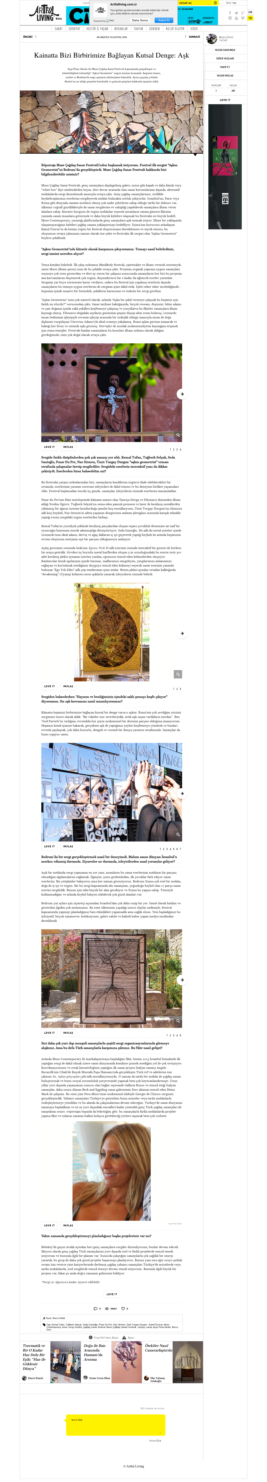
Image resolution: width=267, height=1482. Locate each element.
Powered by (100, 20)
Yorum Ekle (155, 1440)
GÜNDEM (154, 28)
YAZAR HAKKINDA (225, 49)
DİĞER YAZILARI (225, 58)
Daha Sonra (140, 20)
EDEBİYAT (75, 28)
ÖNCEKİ (28, 37)
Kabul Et (164, 20)
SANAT (59, 28)
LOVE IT (225, 100)
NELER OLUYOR (175, 28)
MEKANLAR (121, 28)
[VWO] (110, 20)
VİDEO (194, 28)
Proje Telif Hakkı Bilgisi (106, 1337)
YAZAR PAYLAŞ (225, 75)
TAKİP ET (225, 67)
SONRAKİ (194, 37)
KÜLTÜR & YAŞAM (97, 28)
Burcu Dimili (59, 1318)
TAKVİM (138, 28)
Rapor (131, 1337)
